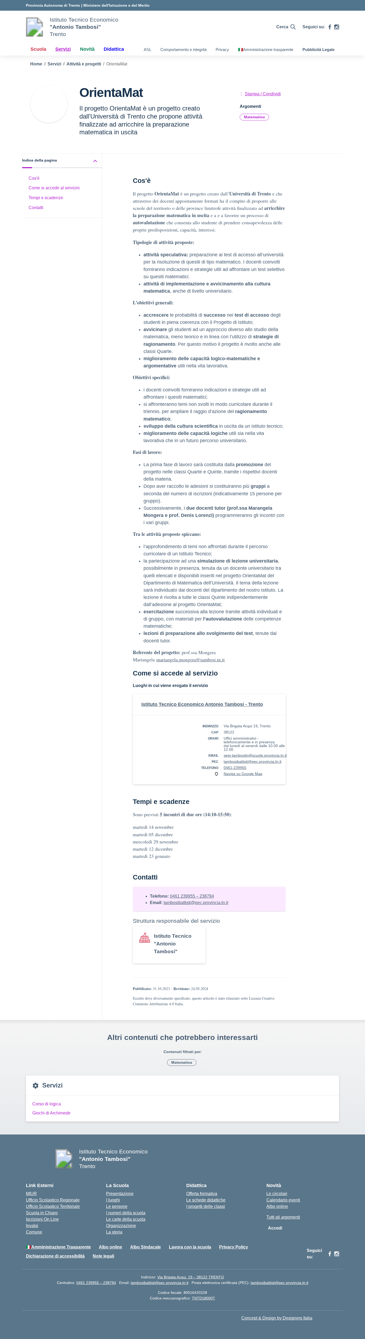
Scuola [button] (38, 49)
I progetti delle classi (205, 1206)
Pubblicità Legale (318, 49)
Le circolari (276, 1193)
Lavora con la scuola (190, 1247)
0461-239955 (235, 767)
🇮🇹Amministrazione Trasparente (58, 1247)
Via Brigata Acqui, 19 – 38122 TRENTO (190, 1277)
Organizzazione (121, 1225)
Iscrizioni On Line (42, 1219)
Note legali (103, 1256)
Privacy (222, 49)
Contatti (36, 208)
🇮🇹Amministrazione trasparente (265, 49)
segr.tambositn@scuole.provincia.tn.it (255, 755)
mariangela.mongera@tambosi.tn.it (190, 659)
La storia (114, 1232)
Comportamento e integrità (183, 49)
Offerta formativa (201, 1193)
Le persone (116, 1206)
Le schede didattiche (206, 1200)
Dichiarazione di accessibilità (55, 1256)
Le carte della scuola (125, 1219)
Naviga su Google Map (243, 774)
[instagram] (336, 27)
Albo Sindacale (145, 1247)
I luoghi (113, 1200)
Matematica (254, 117)
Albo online (277, 1206)
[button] (62, 161)
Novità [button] (87, 49)
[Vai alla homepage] (34, 27)
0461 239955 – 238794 (192, 896)
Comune (34, 1232)
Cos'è (34, 178)
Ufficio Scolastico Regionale (53, 1200)
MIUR (31, 1193)
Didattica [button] (114, 49)
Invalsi (32, 1225)
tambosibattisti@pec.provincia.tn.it (252, 761)
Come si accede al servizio (54, 188)
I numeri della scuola (125, 1213)
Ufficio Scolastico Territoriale (53, 1206)
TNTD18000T (203, 1298)
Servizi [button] (63, 49)
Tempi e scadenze (46, 198)
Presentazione (120, 1193)
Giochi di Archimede (51, 1113)
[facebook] (329, 27)
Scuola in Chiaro (42, 1213)
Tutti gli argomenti (283, 1217)
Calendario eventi (283, 1200)
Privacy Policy (233, 1247)
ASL (147, 49)
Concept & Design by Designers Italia (276, 1318)
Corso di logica (46, 1104)
